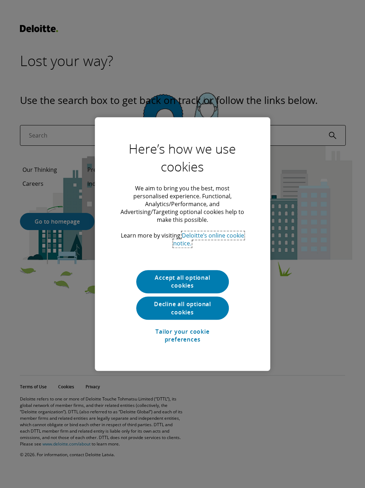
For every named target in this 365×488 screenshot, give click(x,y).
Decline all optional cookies (182, 308)
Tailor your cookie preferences (182, 335)
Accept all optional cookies (182, 281)
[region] (182, 244)
